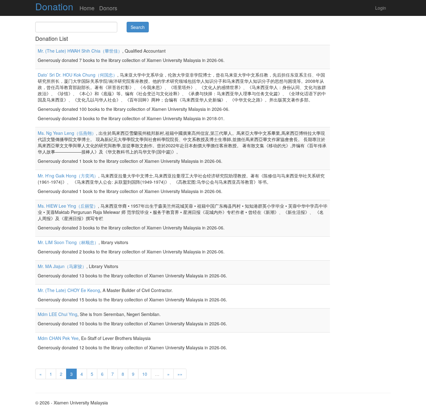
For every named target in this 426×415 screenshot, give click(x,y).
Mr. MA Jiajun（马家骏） (62, 266)
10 (144, 374)
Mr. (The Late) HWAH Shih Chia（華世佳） (80, 51)
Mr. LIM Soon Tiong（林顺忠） (68, 242)
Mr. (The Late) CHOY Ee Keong (69, 290)
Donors (108, 8)
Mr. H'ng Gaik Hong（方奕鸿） (68, 175)
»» (179, 374)
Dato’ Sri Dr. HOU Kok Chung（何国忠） (77, 75)
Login (380, 8)
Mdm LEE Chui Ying (57, 314)
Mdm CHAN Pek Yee (58, 338)
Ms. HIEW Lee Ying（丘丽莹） (68, 206)
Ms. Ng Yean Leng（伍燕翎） (67, 133)
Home (87, 8)
